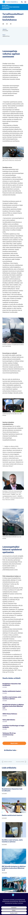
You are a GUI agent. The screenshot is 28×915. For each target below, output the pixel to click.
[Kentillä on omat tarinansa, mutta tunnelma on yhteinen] (14, 699)
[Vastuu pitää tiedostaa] (14, 721)
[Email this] (3, 24)
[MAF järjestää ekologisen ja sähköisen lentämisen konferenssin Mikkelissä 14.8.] (14, 707)
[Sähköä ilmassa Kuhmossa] (14, 715)
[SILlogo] (4, 1)
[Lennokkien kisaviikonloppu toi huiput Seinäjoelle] (14, 727)
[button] (21, 2)
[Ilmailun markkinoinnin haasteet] (14, 692)
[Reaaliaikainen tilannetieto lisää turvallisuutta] (14, 685)
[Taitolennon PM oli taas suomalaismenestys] (14, 735)
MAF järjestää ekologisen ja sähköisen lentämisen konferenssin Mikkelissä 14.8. (14, 868)
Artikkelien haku (10, 750)
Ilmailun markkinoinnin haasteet (12, 815)
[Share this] (7, 24)
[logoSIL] (12, 2)
